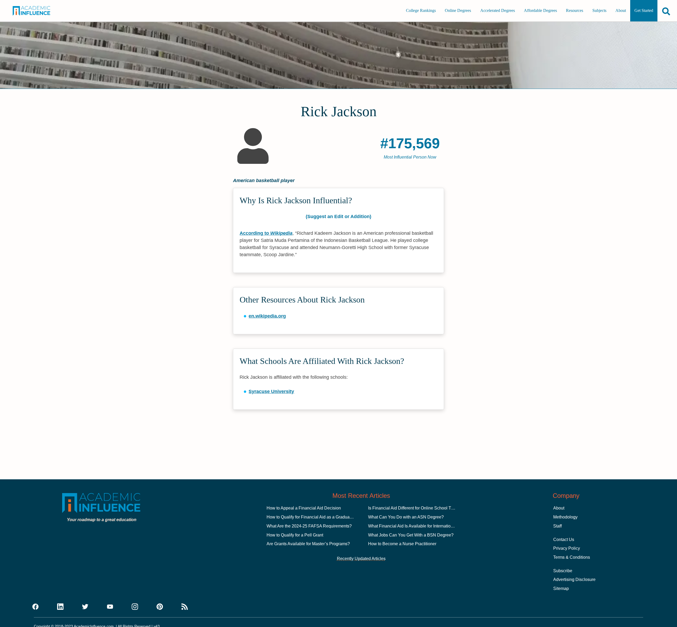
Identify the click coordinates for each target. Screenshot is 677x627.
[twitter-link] (85, 607)
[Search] (666, 11)
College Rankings (421, 10)
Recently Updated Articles (361, 558)
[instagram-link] (134, 607)
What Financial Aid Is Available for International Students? (422, 526)
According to (266, 233)
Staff (557, 526)
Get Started (643, 10)
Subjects (599, 10)
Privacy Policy (566, 548)
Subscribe (562, 571)
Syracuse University (271, 391)
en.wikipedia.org (267, 316)
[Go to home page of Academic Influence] (37, 11)
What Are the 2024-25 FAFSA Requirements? (309, 526)
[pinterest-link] (159, 607)
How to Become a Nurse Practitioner (402, 544)
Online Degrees (458, 10)
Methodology (565, 517)
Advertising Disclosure (574, 579)
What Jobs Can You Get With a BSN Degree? (411, 535)
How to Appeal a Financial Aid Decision (304, 508)
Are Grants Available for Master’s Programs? (308, 544)
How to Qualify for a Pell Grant (295, 535)
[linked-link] (60, 607)
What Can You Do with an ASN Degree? (406, 517)
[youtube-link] (110, 607)
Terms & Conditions (571, 557)
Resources (574, 10)
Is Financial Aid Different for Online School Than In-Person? (424, 508)
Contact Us (563, 539)
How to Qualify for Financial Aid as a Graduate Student (318, 517)
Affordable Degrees (540, 10)
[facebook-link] (35, 607)
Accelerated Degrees (497, 10)
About (620, 10)
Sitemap (561, 588)
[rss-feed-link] (184, 607)
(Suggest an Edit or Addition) (338, 216)
